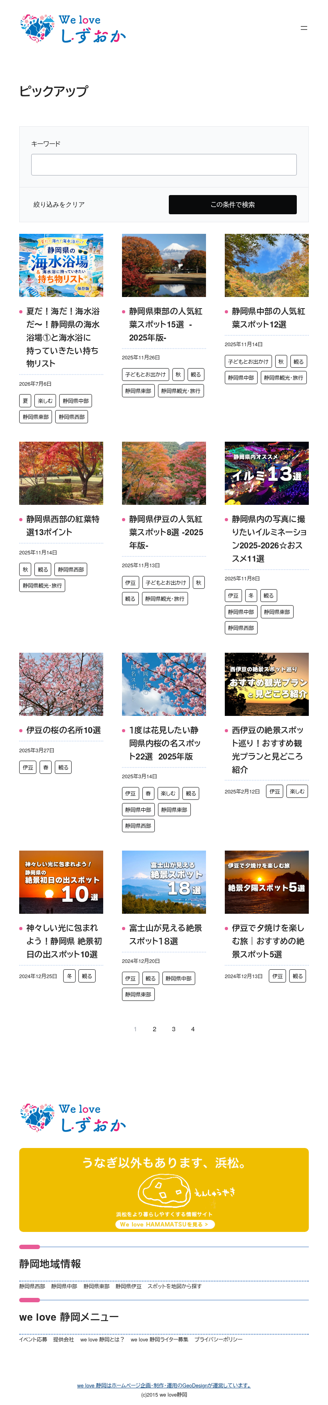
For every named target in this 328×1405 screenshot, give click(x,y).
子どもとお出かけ (145, 374)
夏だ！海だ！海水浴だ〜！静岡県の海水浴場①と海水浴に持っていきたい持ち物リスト (63, 337)
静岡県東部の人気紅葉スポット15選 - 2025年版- (166, 324)
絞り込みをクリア (59, 204)
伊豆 (130, 582)
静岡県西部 (72, 417)
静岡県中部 (76, 401)
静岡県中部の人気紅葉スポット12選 (269, 317)
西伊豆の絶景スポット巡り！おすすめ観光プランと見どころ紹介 (268, 749)
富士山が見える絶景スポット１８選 (165, 934)
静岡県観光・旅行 (180, 391)
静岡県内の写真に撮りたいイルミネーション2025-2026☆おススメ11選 (269, 538)
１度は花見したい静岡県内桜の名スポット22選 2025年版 (165, 743)
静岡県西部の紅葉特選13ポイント (63, 525)
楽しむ (45, 401)
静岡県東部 (36, 417)
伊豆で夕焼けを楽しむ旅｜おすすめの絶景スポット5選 (268, 941)
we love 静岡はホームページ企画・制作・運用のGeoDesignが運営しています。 (164, 1385)
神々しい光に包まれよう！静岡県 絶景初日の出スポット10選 (64, 941)
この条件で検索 (233, 204)
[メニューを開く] (304, 28)
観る (196, 374)
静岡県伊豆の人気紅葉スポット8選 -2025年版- (166, 532)
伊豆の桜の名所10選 (63, 729)
